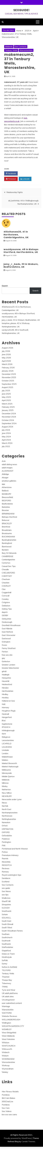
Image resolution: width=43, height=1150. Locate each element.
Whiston (5, 1042)
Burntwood (6, 546)
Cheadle (5, 569)
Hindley (5, 694)
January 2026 (7, 371)
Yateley (5, 1072)
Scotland (5, 881)
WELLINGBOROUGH (11, 1019)
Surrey (4, 963)
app (3, 484)
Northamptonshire (9, 812)
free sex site (7, 655)
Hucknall (5, 714)
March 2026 (7, 364)
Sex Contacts (21, 46)
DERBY (5, 615)
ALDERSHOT (7, 471)
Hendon (5, 688)
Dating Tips (7, 609)
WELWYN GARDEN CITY (13, 1026)
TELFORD (6, 970)
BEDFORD (6, 500)
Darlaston (6, 605)
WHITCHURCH (8, 1046)
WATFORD (7, 1013)
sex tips (5, 894)
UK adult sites (8, 996)
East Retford (7, 632)
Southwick (6, 944)
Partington (6, 842)
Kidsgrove (6, 737)
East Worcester (8, 635)
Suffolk (5, 960)
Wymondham (7, 1068)
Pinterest (12, 179)
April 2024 (6, 440)
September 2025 (9, 384)
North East (6, 809)
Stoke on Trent (8, 954)
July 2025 (6, 390)
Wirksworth (7, 1049)
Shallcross (6, 898)
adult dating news (9, 464)
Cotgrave (6, 602)
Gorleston (6, 661)
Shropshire (6, 904)
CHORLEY (6, 586)
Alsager (5, 477)
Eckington (6, 641)
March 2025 (7, 403)
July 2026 (6, 351)
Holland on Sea (8, 701)
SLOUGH (6, 908)
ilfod (3, 720)
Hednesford (7, 684)
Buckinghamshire (9, 540)
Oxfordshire (7, 835)
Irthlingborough (8, 730)
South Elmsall (7, 924)
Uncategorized (8, 999)
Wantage (6, 1006)
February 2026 (8, 367)
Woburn (5, 1055)
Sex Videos (6, 1111)
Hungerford (7, 717)
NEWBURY (7, 796)
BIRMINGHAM (8, 513)
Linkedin (26, 179)
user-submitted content (12, 1003)
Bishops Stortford (9, 517)
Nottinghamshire (9, 819)
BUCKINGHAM (8, 536)
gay (3, 658)
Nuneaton (6, 822)
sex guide (6, 888)
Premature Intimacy (10, 855)
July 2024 (6, 430)
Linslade (5, 750)
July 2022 (6, 446)
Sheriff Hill (6, 901)
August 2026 (7, 348)
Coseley (5, 599)
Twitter (25, 173)
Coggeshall (6, 592)
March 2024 (7, 443)
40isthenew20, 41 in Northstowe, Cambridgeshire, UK (16, 234)
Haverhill (5, 681)
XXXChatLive (7, 1101)
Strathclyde (7, 957)
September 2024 (9, 423)
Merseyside (7, 773)
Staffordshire (7, 947)
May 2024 (6, 436)
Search (5, 286)
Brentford (6, 526)
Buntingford (7, 543)
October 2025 (8, 380)
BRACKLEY (7, 523)
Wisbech (5, 1052)
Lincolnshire (7, 747)
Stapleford (6, 950)
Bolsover (5, 520)
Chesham (6, 579)
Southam (5, 934)
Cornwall (5, 595)
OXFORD (6, 832)
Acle (4, 461)
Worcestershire (26, 50)
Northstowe (7, 816)
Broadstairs (7, 530)
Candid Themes (28, 1141)
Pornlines (6, 1095)
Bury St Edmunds (9, 553)
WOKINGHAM (8, 1059)
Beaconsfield (7, 497)
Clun (3, 589)
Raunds (5, 858)
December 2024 (9, 413)
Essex (4, 645)
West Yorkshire (8, 1039)
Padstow (6, 839)
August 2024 (7, 426)
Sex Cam (6, 1108)
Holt (3, 704)
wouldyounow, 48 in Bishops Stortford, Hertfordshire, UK (21, 251)
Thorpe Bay (7, 980)
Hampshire (6, 678)
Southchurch (7, 937)
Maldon (5, 760)
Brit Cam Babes (8, 1098)
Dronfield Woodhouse (11, 625)
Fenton (5, 651)
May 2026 (6, 357)
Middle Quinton (8, 776)
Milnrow (5, 783)
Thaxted (5, 977)
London (5, 753)
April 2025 (6, 400)
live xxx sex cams (9, 1114)
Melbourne (6, 770)
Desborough (7, 622)
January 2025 (7, 410)
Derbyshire (6, 619)
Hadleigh (5, 674)
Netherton (6, 789)
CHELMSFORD (8, 572)
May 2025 (6, 397)
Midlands (9, 46)
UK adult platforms (10, 993)
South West (7, 927)
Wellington (6, 1023)
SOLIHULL (6, 917)
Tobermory (6, 983)
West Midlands (8, 1036)
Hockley (5, 697)
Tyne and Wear (8, 990)
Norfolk (5, 806)
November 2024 (9, 417)
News (4, 802)
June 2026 (6, 354)
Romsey (5, 871)
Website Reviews (9, 1016)
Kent (4, 733)
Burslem (5, 550)
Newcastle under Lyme (12, 799)
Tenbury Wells (11, 50)
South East (6, 921)
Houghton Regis (9, 710)
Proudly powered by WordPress (17, 1138)
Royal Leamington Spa (11, 875)
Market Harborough (10, 766)
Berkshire (6, 507)
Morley (5, 786)
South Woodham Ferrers (12, 930)
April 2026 (6, 361)
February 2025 (8, 407)
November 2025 (9, 377)
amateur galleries (9, 481)
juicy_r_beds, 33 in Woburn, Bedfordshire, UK (21, 265)
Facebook (11, 173)
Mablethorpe (7, 757)
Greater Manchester (10, 668)
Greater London (8, 664)
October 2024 (8, 420)
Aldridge (5, 474)
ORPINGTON (7, 829)
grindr (4, 671)
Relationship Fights (14, 192)
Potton (5, 852)
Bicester (5, 510)
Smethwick (6, 911)
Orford (4, 825)
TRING (5, 986)
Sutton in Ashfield (9, 967)
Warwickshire (7, 1009)
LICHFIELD (6, 743)
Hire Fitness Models (10, 1091)
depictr (5, 612)
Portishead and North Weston (15, 848)
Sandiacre (6, 878)
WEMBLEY (6, 1029)
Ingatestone (7, 724)
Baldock (5, 490)
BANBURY (6, 494)
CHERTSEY (7, 576)
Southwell (6, 940)
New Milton (7, 793)
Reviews (5, 868)
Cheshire (5, 582)
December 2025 (9, 374)
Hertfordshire (7, 691)
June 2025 (6, 394)
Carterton (6, 563)
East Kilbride (7, 628)
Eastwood (6, 638)
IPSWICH (6, 727)
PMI (3, 845)
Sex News (6, 891)
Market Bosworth (9, 763)
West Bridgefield (9, 1032)
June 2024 (6, 433)
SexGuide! (21, 10)
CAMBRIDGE (7, 556)
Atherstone (7, 487)
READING (6, 862)
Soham (5, 914)
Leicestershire (8, 740)
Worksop (6, 1065)
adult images (7, 467)
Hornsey (5, 707)
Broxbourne (7, 533)
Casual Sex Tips (9, 566)
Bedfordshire (7, 504)
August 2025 (7, 387)
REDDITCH (7, 865)
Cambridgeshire (8, 559)
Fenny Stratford (8, 648)
